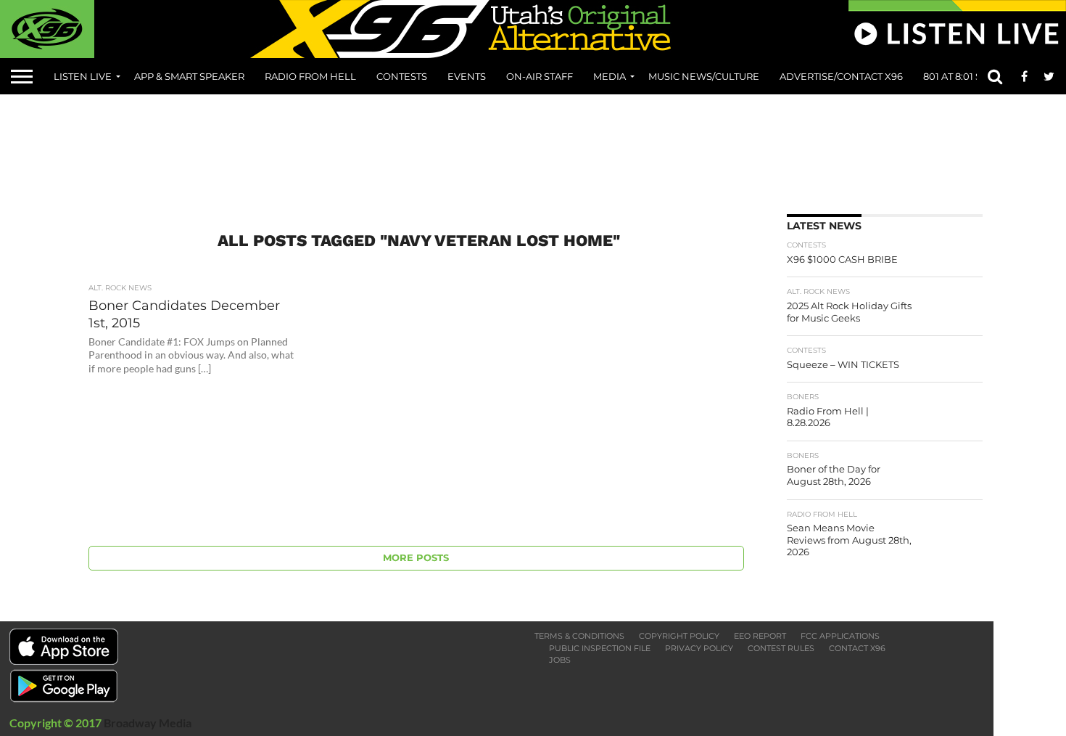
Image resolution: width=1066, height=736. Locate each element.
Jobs (560, 660)
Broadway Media (147, 722)
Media (609, 76)
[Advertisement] (533, 148)
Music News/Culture (703, 76)
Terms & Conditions (579, 636)
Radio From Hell (310, 76)
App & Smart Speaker (189, 76)
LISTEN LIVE (83, 76)
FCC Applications (840, 636)
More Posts (416, 557)
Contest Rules (781, 648)
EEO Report (760, 636)
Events (466, 76)
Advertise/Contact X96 (841, 76)
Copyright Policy (679, 636)
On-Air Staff (539, 76)
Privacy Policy (699, 648)
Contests (401, 76)
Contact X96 (857, 648)
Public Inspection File (599, 648)
